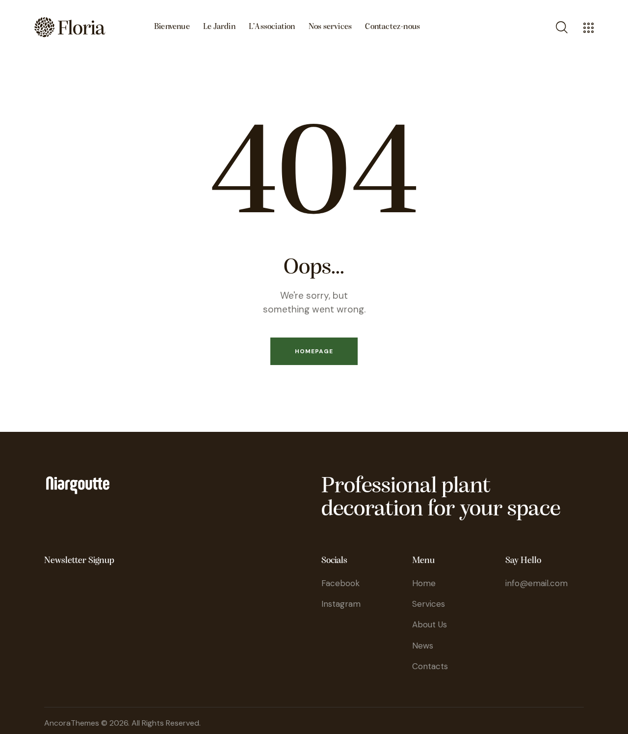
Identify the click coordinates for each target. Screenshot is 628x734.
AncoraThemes (71, 723)
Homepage (314, 351)
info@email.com (536, 583)
